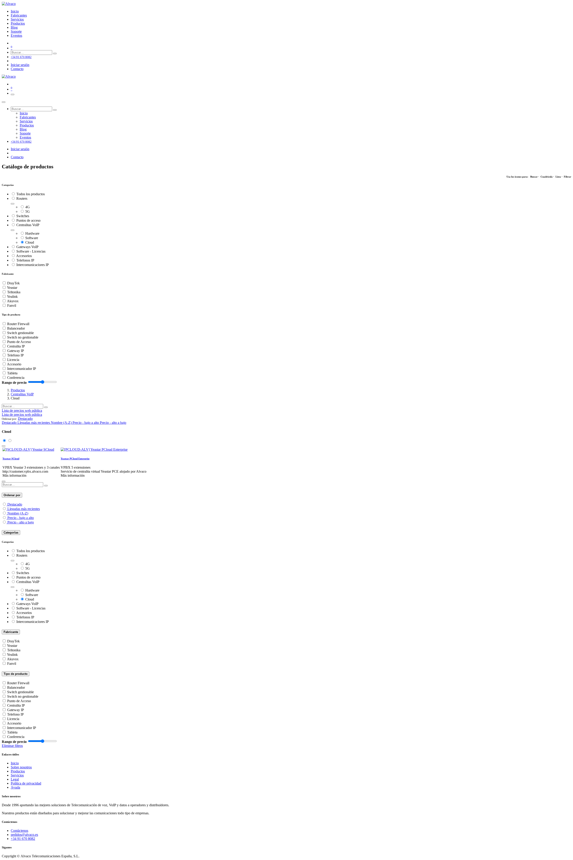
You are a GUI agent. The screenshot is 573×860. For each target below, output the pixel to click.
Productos (18, 390)
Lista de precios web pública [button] (22, 410)
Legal (15, 779)
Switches (22, 216)
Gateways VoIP (27, 247)
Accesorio (14, 364)
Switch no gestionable (22, 337)
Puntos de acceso (28, 220)
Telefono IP (15, 355)
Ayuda (15, 787)
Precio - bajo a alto (20, 518)
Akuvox (13, 301)
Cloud (29, 242)
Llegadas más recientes (23, 509)
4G (27, 207)
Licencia (13, 360)
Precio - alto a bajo (20, 522)
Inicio (15, 763)
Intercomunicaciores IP (32, 265)
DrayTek (13, 283)
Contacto (17, 69)
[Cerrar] (3, 102)
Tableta (12, 373)
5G (27, 211)
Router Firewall (18, 324)
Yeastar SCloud (10, 458)
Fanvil (11, 305)
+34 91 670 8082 (23, 839)
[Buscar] (55, 53)
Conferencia (15, 378)
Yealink (12, 296)
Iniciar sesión (20, 65)
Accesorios (24, 256)
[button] (25, 418)
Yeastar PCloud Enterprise (75, 458)
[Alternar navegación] (12, 94)
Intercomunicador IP (21, 369)
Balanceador (16, 328)
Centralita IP (16, 346)
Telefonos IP (25, 260)
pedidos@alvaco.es (24, 834)
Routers (21, 198)
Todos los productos (30, 194)
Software (31, 238)
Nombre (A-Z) (17, 513)
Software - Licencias (30, 251)
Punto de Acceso (19, 342)
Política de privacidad (26, 783)
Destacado (14, 504)
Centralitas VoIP (27, 225)
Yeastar (12, 288)
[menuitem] (15, 11)
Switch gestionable (20, 333)
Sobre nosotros (21, 767)
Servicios (17, 775)
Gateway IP (15, 351)
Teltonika (13, 292)
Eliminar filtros (12, 746)
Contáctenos (19, 830)
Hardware (32, 233)
